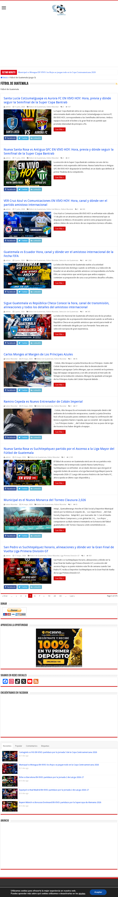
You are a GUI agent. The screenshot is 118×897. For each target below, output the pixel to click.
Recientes (7, 746)
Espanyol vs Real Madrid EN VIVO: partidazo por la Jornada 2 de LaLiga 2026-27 (54, 790)
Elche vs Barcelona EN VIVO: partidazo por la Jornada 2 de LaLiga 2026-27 (49, 72)
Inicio (5, 77)
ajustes (82, 893)
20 (55, 596)
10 (49, 596)
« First (4, 596)
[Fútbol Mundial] (59, 10)
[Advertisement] (59, 40)
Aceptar (98, 892)
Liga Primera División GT (69, 556)
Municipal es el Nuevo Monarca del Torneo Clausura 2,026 (45, 500)
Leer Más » (59, 129)
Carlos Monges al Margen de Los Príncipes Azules (38, 354)
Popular (18, 746)
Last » (72, 596)
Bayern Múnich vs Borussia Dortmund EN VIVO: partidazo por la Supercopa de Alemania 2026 (60, 802)
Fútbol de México (53, 209)
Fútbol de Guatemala (37, 107)
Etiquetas (45, 746)
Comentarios (31, 746)
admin (8, 107)
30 (60, 596)
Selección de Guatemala (68, 260)
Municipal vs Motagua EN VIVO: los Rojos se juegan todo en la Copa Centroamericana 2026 (59, 765)
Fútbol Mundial (53, 107)
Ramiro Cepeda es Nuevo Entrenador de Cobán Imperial (43, 401)
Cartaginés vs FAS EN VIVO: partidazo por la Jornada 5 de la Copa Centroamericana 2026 (58, 752)
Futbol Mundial (11, 359)
